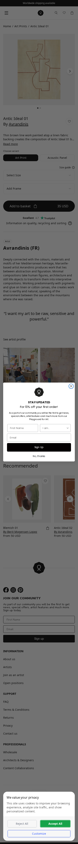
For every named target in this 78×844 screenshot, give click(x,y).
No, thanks (39, 456)
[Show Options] (67, 428)
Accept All (55, 823)
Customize (39, 833)
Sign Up (39, 447)
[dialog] (39, 816)
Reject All (22, 823)
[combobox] (54, 428)
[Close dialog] (71, 386)
